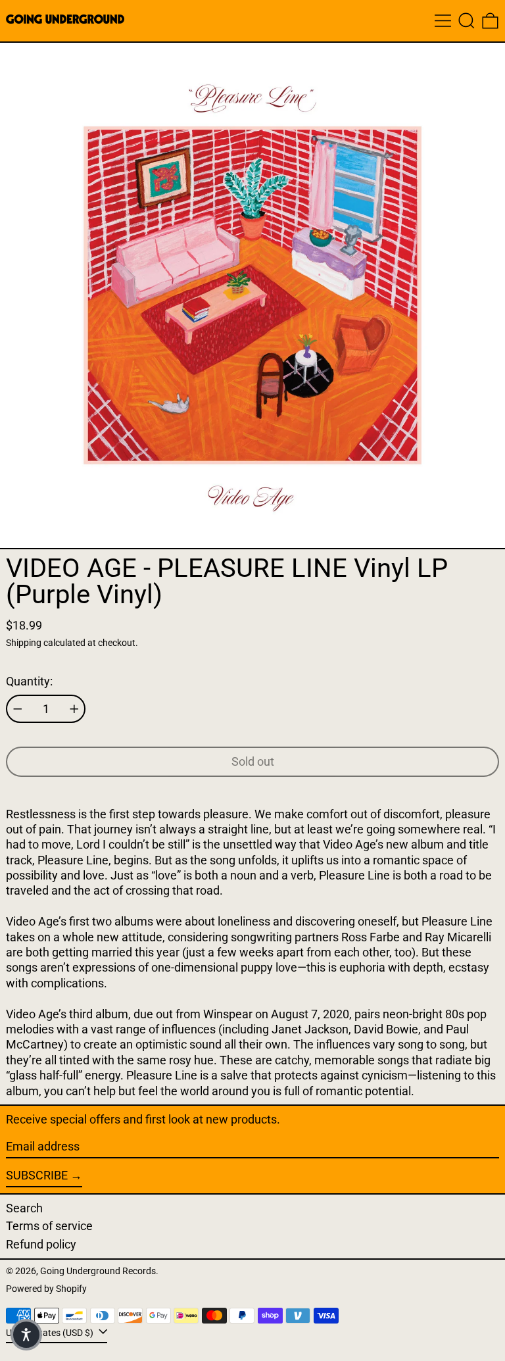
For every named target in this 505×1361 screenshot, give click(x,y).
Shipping (23, 643)
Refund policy (41, 1244)
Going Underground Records (98, 1271)
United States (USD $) (50, 1332)
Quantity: (29, 681)
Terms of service (49, 1226)
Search (24, 1208)
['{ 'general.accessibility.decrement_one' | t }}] (17, 709)
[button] (466, 20)
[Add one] (74, 709)
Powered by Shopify (46, 1289)
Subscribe (37, 1175)
